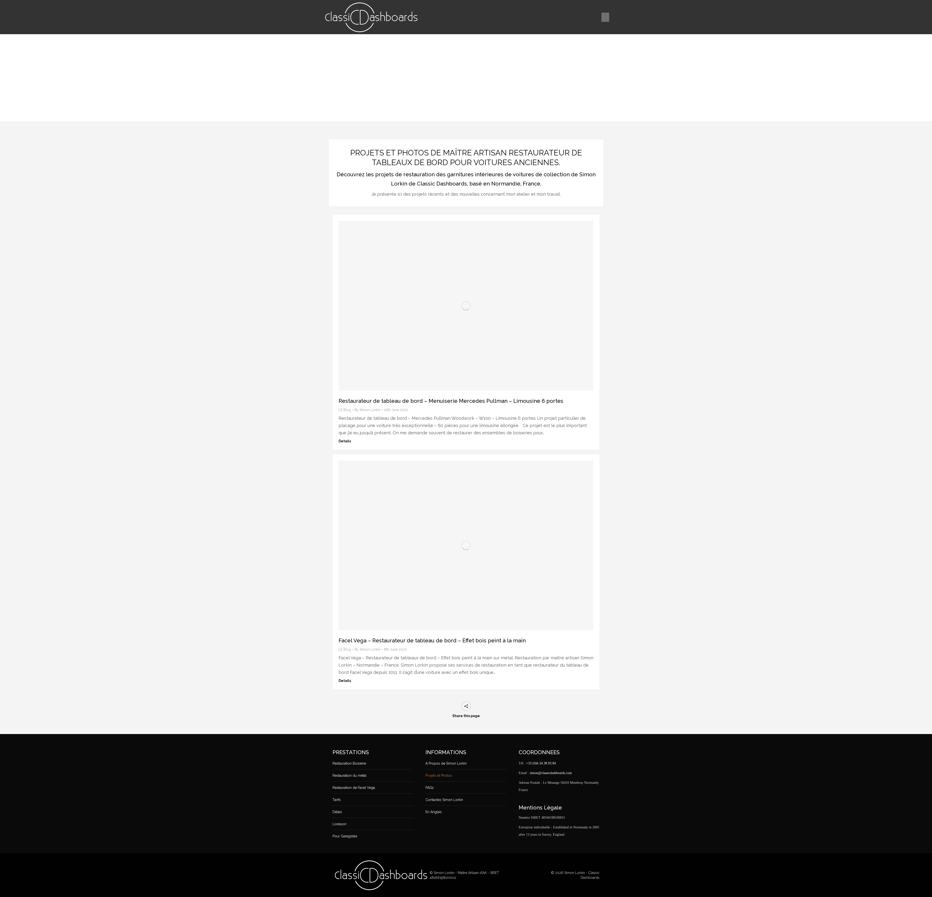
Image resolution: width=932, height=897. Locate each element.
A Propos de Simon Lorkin (446, 763)
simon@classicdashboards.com (551, 773)
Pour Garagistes (345, 836)
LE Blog (345, 410)
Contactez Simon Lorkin (444, 800)
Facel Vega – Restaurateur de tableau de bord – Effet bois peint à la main (432, 640)
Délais (337, 812)
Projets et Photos (438, 775)
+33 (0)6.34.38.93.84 (541, 763)
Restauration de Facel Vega (354, 788)
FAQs (429, 788)
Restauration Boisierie (349, 763)
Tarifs (337, 800)
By (367, 410)
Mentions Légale (540, 807)
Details (345, 441)
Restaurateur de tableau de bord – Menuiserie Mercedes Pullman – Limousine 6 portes (451, 401)
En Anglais (433, 812)
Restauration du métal (349, 775)
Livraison (339, 824)
